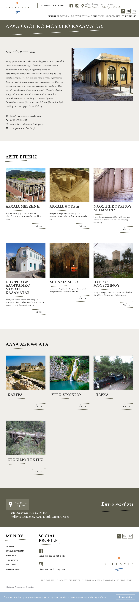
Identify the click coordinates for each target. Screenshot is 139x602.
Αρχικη (52, 16)
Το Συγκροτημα (80, 16)
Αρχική (10, 546)
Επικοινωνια (129, 16)
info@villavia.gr (92, 4)
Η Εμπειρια (63, 16)
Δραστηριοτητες (69, 580)
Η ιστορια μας (91, 580)
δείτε (38, 225)
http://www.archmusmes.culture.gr (25, 116)
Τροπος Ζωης (49, 580)
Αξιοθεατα (108, 580)
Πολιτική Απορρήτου (15, 587)
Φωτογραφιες (112, 16)
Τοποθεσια (97, 16)
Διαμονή (11, 555)
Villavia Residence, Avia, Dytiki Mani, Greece (105, 7)
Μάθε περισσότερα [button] (97, 597)
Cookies (30, 587)
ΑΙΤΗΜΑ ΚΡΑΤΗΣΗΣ (52, 5)
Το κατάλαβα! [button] (125, 597)
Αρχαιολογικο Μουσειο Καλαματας (27, 124)
